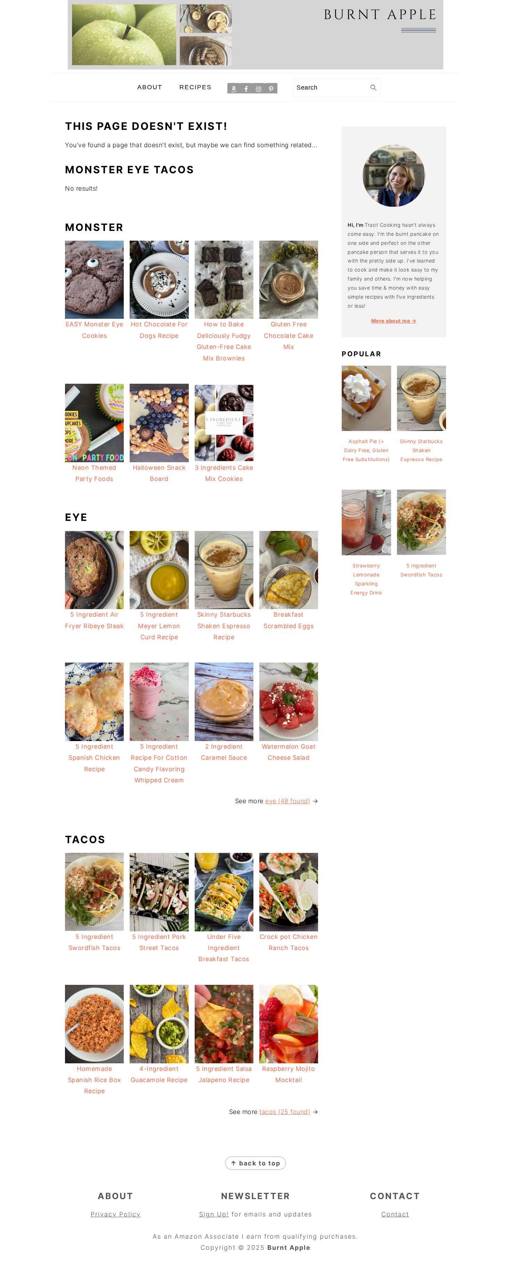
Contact (395, 1214)
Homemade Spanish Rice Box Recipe (94, 1080)
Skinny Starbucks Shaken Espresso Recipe (224, 626)
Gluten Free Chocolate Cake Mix (288, 335)
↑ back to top (255, 1163)
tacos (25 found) (284, 1111)
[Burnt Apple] (255, 67)
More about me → (394, 321)
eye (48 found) (287, 801)
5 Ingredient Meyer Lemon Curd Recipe (159, 626)
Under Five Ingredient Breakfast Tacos (223, 948)
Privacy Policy (116, 1214)
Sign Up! (214, 1214)
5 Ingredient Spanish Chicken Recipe (94, 758)
